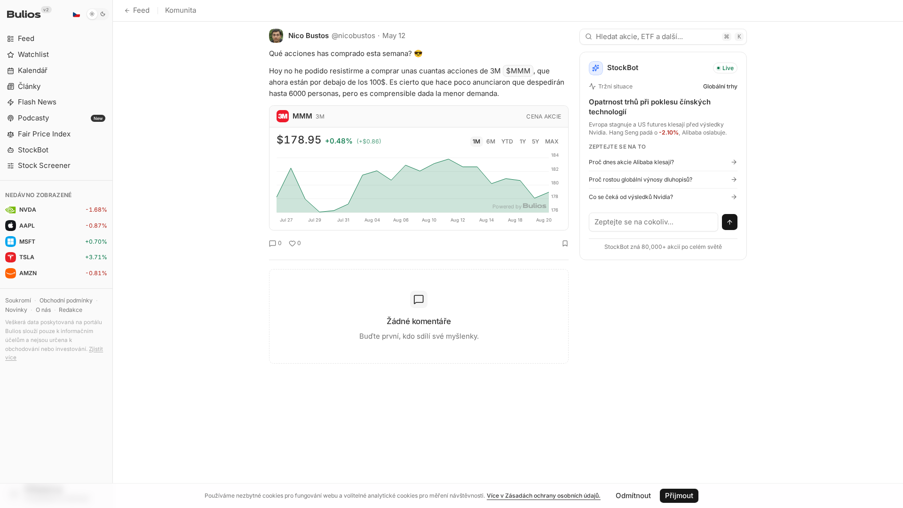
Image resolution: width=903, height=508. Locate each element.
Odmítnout (633, 495)
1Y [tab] (523, 141)
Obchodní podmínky (66, 300)
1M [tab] (476, 141)
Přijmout (679, 495)
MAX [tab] (552, 141)
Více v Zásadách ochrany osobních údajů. (544, 495)
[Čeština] (76, 14)
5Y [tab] (535, 141)
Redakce (70, 309)
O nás (43, 309)
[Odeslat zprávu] (730, 222)
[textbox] (654, 222)
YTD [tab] (507, 141)
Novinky (16, 309)
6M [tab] (490, 141)
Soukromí (18, 300)
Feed (141, 10)
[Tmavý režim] (97, 14)
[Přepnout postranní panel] (112, 254)
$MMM (518, 70)
